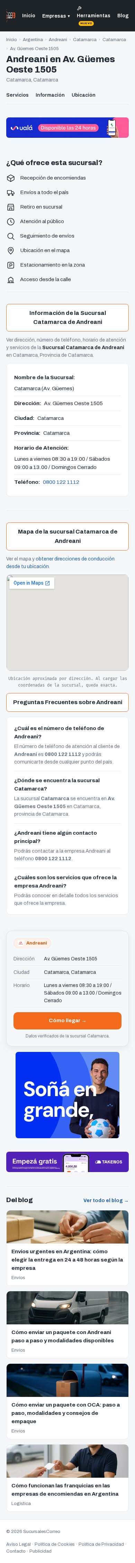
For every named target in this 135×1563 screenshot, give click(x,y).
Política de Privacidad (101, 1544)
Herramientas (93, 19)
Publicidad (40, 1551)
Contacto (16, 1551)
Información (50, 95)
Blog (123, 15)
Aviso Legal (18, 1544)
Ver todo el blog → (106, 1200)
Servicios (17, 95)
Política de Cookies (55, 1544)
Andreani (58, 39)
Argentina (33, 39)
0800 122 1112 (61, 482)
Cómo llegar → (68, 1020)
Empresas (56, 16)
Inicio (28, 15)
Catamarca (85, 39)
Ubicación (84, 95)
